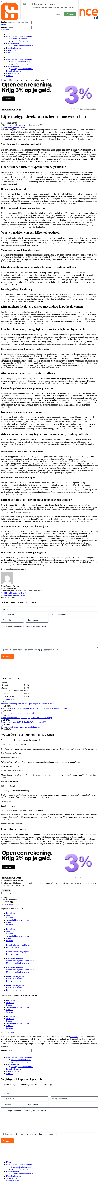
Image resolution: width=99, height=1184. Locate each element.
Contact (9, 53)
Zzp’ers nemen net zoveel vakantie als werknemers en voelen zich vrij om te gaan (34, 708)
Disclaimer (10, 913)
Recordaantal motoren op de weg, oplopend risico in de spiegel (26, 717)
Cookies (9, 918)
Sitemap (9, 925)
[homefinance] (49, 20)
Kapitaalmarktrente (14, 979)
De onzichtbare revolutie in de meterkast (17, 713)
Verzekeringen (12, 1178)
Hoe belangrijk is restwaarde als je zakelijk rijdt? (20, 727)
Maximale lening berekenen (17, 963)
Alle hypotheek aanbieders (22, 46)
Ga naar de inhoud (8, 2)
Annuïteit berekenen (19, 41)
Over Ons (10, 915)
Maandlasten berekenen (21, 39)
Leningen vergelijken (14, 947)
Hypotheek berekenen (15, 958)
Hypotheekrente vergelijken (17, 945)
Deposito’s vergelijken (15, 976)
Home (8, 1162)
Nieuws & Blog (12, 50)
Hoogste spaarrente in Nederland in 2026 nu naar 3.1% (23, 722)
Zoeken (4, 22)
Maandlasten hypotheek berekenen (20, 961)
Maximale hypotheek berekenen (19, 36)
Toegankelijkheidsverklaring (17, 920)
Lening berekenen (13, 981)
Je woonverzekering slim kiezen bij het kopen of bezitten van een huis (29, 704)
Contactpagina (7, 904)
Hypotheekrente (12, 43)
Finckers (73, 1037)
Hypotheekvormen (13, 48)
